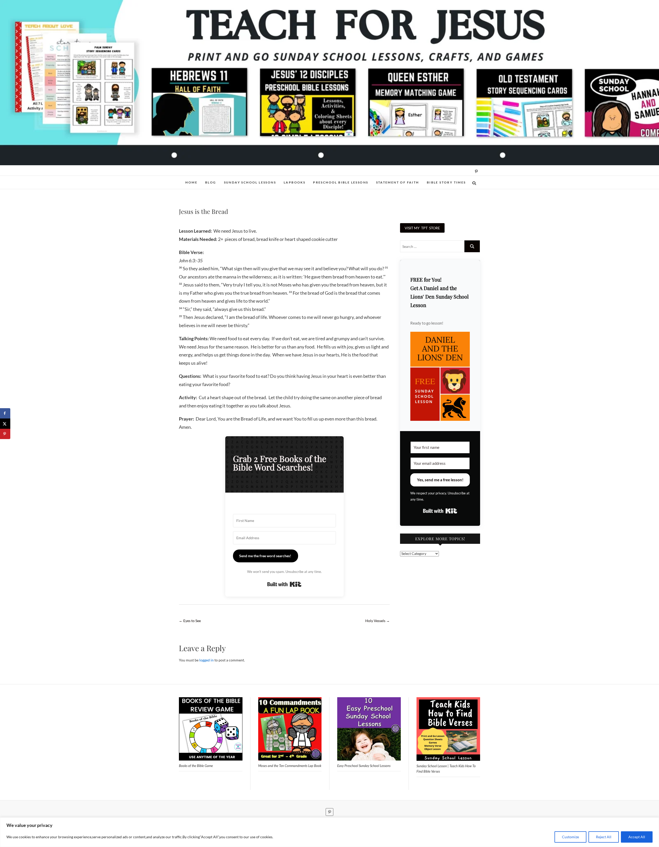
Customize (570, 837)
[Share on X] (5, 423)
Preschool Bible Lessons (340, 182)
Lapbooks (294, 182)
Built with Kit (284, 584)
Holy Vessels (377, 620)
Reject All (603, 837)
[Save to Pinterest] (5, 434)
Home (191, 182)
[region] (329, 832)
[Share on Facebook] (5, 413)
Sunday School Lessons (250, 182)
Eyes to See (190, 620)
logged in (206, 660)
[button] (440, 376)
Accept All (636, 837)
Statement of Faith (397, 182)
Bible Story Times (446, 182)
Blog (210, 182)
